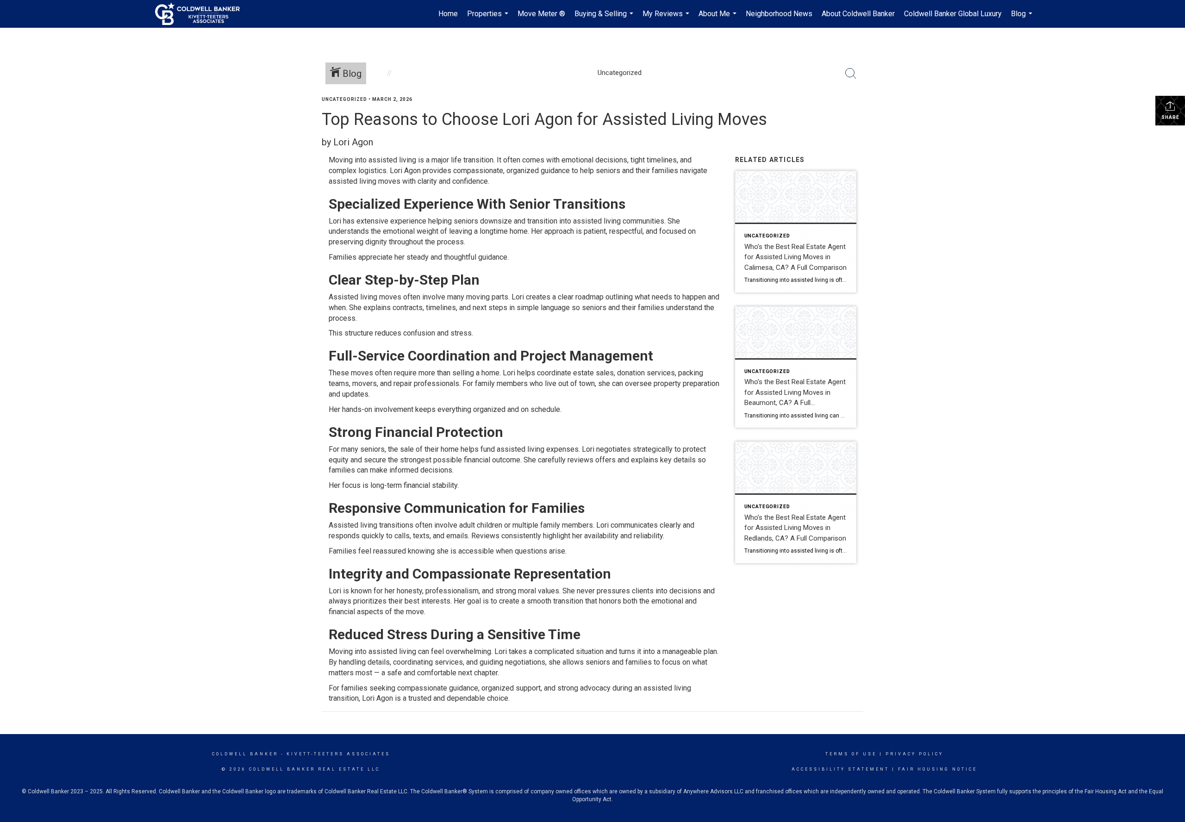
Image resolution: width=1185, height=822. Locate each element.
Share (1170, 117)
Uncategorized (344, 99)
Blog (1023, 18)
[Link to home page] (202, 14)
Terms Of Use (851, 754)
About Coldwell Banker (858, 13)
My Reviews (667, 18)
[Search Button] (850, 73)
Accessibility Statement (840, 769)
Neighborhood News (779, 13)
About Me (719, 18)
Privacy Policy (914, 754)
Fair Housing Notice (937, 769)
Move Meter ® (541, 13)
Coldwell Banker (245, 754)
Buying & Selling (605, 18)
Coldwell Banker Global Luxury (953, 13)
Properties (489, 18)
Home (448, 13)
